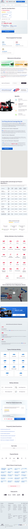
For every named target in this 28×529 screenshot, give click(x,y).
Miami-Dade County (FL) (24, 509)
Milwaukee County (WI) (24, 507)
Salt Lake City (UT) (20, 507)
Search (23, 83)
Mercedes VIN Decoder (24, 516)
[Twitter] (26, 525)
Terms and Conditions (10, 526)
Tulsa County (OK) (25, 512)
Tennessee (9, 506)
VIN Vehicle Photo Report (20, 516)
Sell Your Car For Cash (20, 70)
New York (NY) (19, 509)
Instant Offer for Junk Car (10, 516)
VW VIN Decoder (25, 517)
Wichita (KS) (14, 508)
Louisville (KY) (20, 508)
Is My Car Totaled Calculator (10, 518)
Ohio (8, 510)
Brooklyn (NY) (14, 509)
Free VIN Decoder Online (20, 518)
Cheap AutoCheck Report (15, 516)
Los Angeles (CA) (15, 507)
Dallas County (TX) (24, 505)
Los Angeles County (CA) (24, 510)
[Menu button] (26, 1)
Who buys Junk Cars (3, 507)
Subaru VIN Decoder (24, 519)
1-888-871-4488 (11, 1)
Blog (1, 509)
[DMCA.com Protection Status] (24, 525)
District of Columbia (9, 505)
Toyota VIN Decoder (24, 521)
